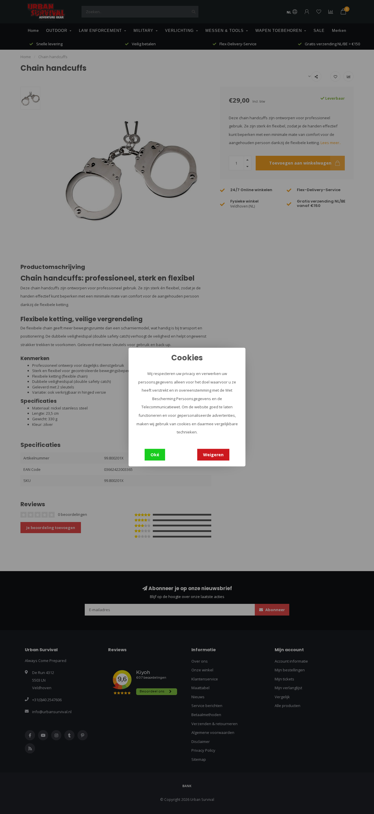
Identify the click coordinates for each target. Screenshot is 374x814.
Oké (154, 454)
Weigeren (213, 454)
